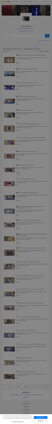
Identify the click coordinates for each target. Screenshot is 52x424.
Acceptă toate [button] (40, 417)
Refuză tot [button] (40, 420)
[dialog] (26, 419)
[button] (17, 421)
